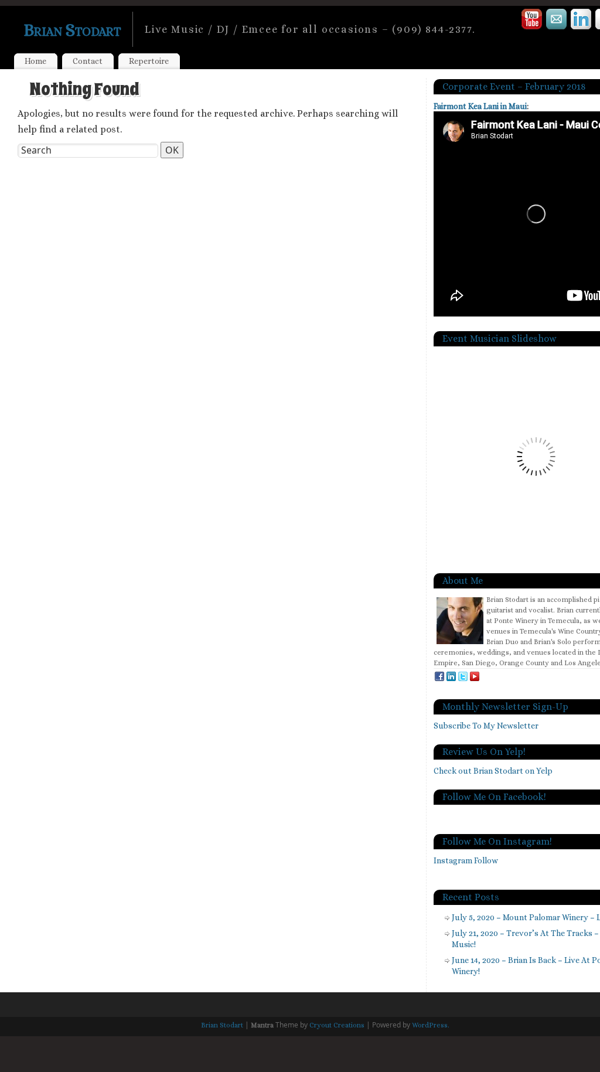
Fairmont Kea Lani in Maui (480, 106)
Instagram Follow (466, 860)
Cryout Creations (336, 1025)
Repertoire (149, 61)
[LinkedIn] (581, 21)
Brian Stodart (72, 30)
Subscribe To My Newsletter (486, 725)
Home (35, 61)
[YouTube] (532, 21)
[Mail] (557, 21)
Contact (88, 61)
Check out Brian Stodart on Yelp (493, 770)
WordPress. (430, 1025)
